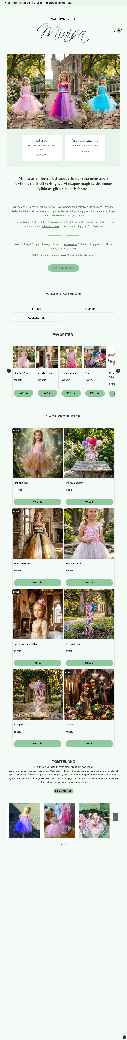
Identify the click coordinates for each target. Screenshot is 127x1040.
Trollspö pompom (74, 483)
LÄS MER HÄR (63, 791)
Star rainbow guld (22, 563)
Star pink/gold (21, 483)
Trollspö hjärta (73, 644)
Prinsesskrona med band (26, 644)
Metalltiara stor (45, 373)
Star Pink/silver (73, 563)
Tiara (87, 373)
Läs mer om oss (63, 268)
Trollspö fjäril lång (22, 724)
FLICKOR (37, 309)
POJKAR (90, 309)
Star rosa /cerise (69, 373)
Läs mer (41, 155)
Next (118, 371)
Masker (69, 724)
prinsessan (70, 244)
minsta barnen (50, 226)
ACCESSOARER (37, 318)
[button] (119, 30)
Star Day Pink (21, 373)
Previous (9, 371)
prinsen (71, 248)
